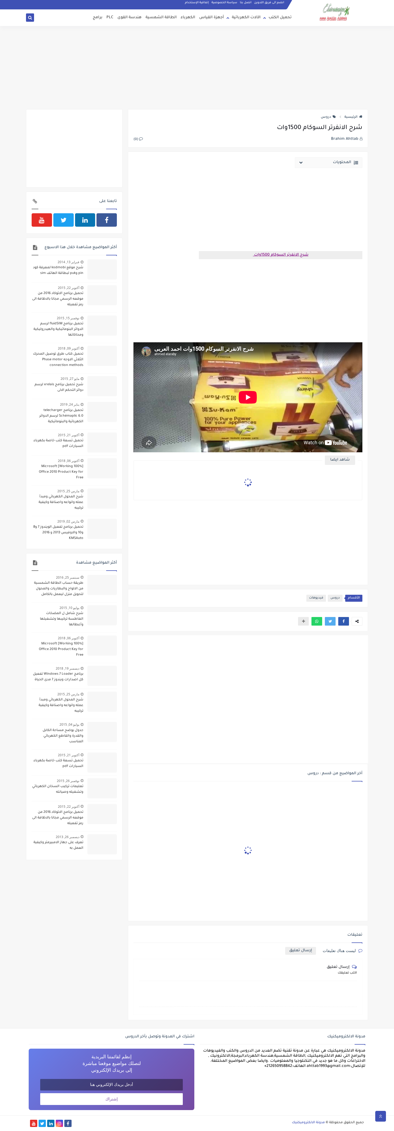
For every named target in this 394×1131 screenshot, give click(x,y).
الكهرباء (188, 18)
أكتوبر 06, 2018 (68, 460)
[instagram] (59, 1123)
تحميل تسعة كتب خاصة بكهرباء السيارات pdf (58, 443)
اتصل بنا (245, 2)
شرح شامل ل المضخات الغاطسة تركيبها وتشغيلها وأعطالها (61, 619)
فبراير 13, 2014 (68, 262)
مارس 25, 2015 (68, 491)
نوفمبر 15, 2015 (68, 318)
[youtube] (42, 220)
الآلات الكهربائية (246, 18)
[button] (343, 621)
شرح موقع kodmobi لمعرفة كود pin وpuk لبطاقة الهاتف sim (58, 270)
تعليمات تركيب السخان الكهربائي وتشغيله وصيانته (57, 789)
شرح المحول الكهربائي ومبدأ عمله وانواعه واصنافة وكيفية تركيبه (61, 502)
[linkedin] (85, 220)
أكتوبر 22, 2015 (68, 287)
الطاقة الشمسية (161, 18)
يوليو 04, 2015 (69, 724)
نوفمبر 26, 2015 (68, 781)
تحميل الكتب (280, 18)
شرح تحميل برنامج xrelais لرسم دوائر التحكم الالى (59, 387)
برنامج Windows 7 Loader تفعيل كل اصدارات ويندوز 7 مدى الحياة (58, 677)
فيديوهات (316, 598)
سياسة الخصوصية (224, 2)
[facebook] (106, 220)
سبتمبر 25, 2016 (67, 577)
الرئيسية (351, 117)
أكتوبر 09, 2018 (68, 348)
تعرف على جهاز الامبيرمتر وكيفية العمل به (58, 845)
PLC (109, 18)
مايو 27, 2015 (70, 378)
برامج (97, 18)
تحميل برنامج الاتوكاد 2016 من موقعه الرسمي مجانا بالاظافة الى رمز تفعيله (57, 299)
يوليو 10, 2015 (69, 607)
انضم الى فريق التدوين (269, 2)
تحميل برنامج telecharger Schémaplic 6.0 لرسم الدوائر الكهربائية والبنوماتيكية (61, 416)
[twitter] (63, 220)
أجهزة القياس (211, 18)
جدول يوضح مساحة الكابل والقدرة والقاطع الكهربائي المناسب (63, 736)
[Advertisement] (197, 67)
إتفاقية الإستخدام (197, 2)
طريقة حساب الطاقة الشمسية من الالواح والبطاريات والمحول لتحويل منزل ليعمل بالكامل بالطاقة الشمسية (58, 589)
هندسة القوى (129, 18)
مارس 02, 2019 (68, 521)
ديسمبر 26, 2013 (67, 837)
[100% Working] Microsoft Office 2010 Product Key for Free (61, 472)
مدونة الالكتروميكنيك (308, 1123)
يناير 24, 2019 (69, 404)
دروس (326, 117)
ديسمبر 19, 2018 (67, 668)
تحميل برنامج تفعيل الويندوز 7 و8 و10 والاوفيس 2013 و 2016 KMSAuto (58, 532)
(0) (136, 139)
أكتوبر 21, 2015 (68, 435)
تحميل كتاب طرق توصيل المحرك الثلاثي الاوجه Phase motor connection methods (58, 359)
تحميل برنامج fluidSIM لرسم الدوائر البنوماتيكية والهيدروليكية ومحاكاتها (58, 329)
